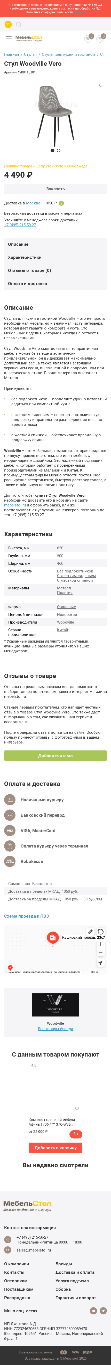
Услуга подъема (72, 1281)
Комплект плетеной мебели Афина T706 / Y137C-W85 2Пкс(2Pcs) (52, 1122)
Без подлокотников (75, 570)
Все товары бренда (55, 1028)
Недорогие (67, 614)
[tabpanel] (55, 116)
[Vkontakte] (93, 1310)
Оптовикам (16, 1281)
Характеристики (25, 257)
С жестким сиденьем (76, 575)
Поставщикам (19, 1289)
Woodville (65, 622)
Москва (33, 203)
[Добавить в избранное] (101, 85)
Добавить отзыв (55, 755)
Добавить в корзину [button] (56, 1148)
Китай (62, 629)
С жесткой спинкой (75, 580)
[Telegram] (103, 1310)
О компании (16, 1264)
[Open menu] (8, 38)
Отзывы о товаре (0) (29, 270)
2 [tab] (58, 150)
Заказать (55, 189)
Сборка (63, 1289)
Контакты (14, 1272)
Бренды (64, 1264)
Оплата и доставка (27, 283)
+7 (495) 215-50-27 (20, 224)
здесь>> (79, 12)
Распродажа (17, 1298)
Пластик (65, 592)
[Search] (18, 24)
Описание (18, 244)
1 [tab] (52, 150)
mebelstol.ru (15, 504)
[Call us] (8, 24)
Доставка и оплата (75, 1272)
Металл (64, 587)
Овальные (66, 606)
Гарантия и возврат (76, 1298)
